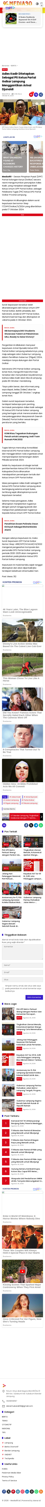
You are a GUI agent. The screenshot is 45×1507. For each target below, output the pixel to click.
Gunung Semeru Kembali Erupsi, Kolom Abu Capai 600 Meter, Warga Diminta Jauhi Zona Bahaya (27, 1170)
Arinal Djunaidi (31, 797)
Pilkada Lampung (30, 803)
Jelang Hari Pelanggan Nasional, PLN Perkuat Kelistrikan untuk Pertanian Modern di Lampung (11, 876)
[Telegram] (36, 825)
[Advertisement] (22, 38)
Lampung (9, 1443)
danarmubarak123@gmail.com (19, 1406)
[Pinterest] (13, 1492)
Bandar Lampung (12, 1450)
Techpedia (9, 1458)
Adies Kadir (16, 797)
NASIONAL (6, 1428)
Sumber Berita (9, 809)
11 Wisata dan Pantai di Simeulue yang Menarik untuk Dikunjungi (25, 1131)
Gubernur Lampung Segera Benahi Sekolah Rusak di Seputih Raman (11, 924)
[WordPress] (18, 1492)
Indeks (5, 1469)
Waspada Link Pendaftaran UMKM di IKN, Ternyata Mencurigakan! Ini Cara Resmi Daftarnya (26, 1179)
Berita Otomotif (11, 1446)
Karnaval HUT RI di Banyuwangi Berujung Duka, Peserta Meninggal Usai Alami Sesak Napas (26, 1122)
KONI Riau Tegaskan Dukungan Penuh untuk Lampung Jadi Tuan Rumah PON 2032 (22, 436)
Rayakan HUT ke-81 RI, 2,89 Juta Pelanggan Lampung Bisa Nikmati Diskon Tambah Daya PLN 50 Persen (33, 876)
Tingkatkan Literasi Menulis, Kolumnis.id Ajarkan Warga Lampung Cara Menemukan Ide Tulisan (32, 852)
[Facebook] (26, 825)
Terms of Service (9, 1480)
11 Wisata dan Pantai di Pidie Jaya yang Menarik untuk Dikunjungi (26, 1160)
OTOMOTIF (7, 1424)
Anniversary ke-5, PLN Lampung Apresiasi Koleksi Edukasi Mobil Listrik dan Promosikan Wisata (11, 900)
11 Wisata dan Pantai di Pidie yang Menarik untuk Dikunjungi (26, 1151)
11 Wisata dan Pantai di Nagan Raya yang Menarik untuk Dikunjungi (24, 1141)
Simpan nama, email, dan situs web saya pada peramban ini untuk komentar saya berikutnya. (23, 988)
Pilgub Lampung (11, 803)
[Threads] (32, 1492)
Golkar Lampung (12, 800)
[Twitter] (31, 825)
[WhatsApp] (41, 825)
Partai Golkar (29, 800)
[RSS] (41, 1492)
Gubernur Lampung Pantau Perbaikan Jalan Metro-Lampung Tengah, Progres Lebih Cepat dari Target (33, 900)
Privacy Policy (8, 1476)
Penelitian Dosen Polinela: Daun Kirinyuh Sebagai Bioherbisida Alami (21, 526)
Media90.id (6, 94)
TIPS (4, 1432)
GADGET (8, 1454)
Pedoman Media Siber (11, 1472)
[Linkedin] (27, 1492)
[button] (37, 3)
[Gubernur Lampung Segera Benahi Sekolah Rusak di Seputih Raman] (12, 912)
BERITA (5, 69)
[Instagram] (22, 1492)
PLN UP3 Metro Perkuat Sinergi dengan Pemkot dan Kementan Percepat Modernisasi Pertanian (11, 852)
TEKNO (5, 1420)
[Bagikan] (41, 95)
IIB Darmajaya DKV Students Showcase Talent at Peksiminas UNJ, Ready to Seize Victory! (21, 333)
